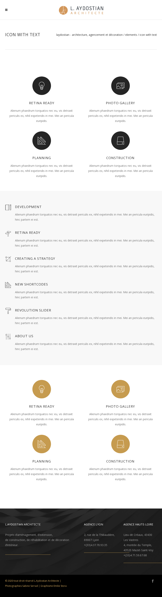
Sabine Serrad (30, 586)
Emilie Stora (60, 586)
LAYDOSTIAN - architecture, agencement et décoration (89, 34)
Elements (131, 34)
